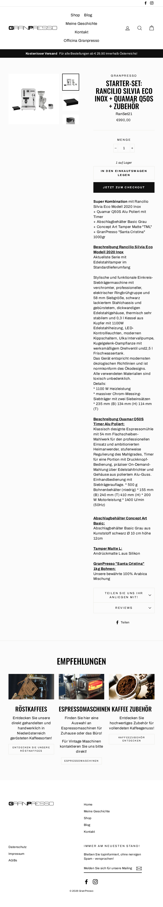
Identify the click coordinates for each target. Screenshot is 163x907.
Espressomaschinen (81, 760)
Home (88, 804)
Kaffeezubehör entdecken (131, 739)
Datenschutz (17, 847)
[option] (81, 53)
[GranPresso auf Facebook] (86, 881)
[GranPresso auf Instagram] (95, 881)
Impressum (16, 853)
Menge (124, 139)
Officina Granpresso (81, 40)
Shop (75, 15)
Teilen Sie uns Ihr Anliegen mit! (124, 595)
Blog (88, 15)
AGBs (12, 860)
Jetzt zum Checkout (124, 187)
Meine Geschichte (81, 23)
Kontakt (81, 32)
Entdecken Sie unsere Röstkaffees (31, 749)
